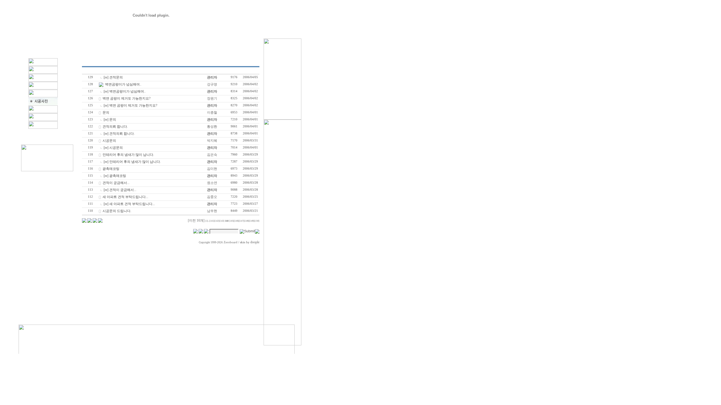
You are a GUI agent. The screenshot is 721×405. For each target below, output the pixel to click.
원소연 (212, 183)
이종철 (212, 112)
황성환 (212, 127)
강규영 (212, 84)
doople (254, 242)
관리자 (212, 77)
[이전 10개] (196, 220)
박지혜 (212, 141)
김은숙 (212, 155)
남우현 (212, 211)
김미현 (212, 169)
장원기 (212, 98)
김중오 (212, 197)
